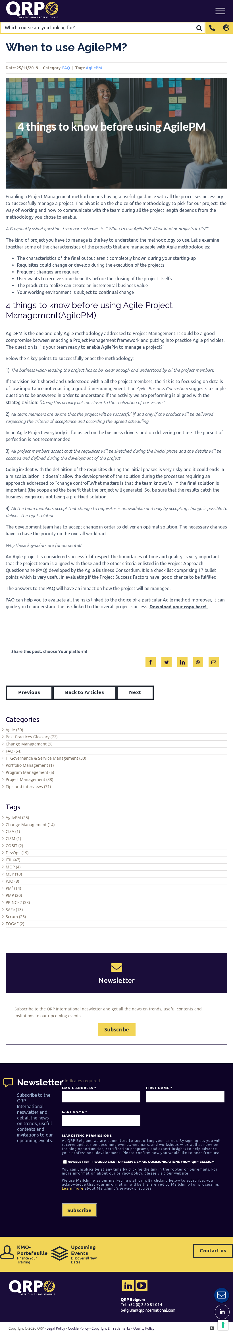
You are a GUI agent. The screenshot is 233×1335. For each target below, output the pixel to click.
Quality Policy (143, 1328)
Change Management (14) (30, 824)
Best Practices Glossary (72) (31, 736)
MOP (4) (13, 867)
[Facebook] (151, 661)
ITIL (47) (13, 859)
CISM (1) (13, 838)
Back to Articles (84, 692)
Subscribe (116, 1029)
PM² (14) (13, 888)
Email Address (79, 1087)
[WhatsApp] (198, 661)
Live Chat (221, 1295)
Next (135, 692)
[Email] (214, 661)
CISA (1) (13, 831)
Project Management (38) (29, 779)
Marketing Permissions (87, 1135)
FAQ (66, 68)
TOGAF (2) (15, 923)
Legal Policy (56, 1328)
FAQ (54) (13, 751)
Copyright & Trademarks (110, 1328)
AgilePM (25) (17, 817)
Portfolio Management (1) (30, 765)
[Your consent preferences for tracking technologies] (223, 1325)
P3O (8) (12, 881)
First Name (159, 1087)
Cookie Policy (78, 1328)
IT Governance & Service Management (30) (46, 758)
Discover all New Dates (84, 1254)
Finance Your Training (31, 1254)
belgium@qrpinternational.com (148, 1310)
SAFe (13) (14, 909)
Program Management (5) (30, 772)
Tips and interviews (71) (28, 786)
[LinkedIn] (182, 661)
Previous (29, 692)
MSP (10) (14, 874)
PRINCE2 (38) (18, 902)
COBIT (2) (14, 845)
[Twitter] (166, 661)
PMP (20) (14, 895)
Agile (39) (14, 729)
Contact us (213, 1250)
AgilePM (94, 68)
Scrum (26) (16, 916)
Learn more (73, 1188)
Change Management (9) (29, 744)
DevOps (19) (17, 852)
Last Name (74, 1111)
